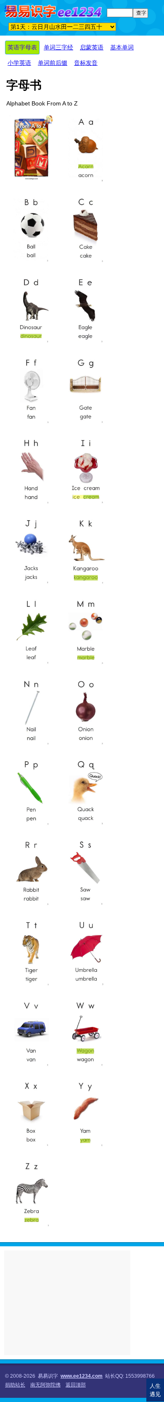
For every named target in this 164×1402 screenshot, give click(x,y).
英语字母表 (22, 47)
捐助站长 (15, 1385)
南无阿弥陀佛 (45, 1385)
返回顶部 (76, 1385)
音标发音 (86, 62)
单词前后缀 (52, 62)
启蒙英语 (91, 47)
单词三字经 (58, 47)
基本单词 (122, 47)
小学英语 (19, 62)
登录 (10, 8)
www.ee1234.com (82, 1376)
